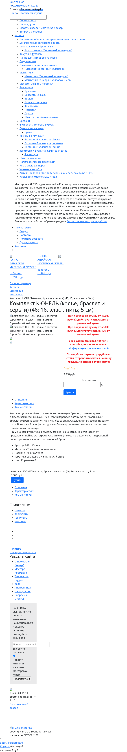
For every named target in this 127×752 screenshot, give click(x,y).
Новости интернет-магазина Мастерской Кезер (20, 667)
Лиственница (23, 587)
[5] (74, 368)
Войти (4, 742)
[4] (71, 368)
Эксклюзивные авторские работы (87, 221)
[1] (65, 368)
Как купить (21, 514)
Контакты (20, 521)
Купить (70, 392)
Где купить (21, 517)
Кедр (17, 584)
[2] (67, 368)
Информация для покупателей (89, 348)
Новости (20, 510)
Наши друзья (23, 591)
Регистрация (16, 742)
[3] (69, 368)
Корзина (5, 746)
